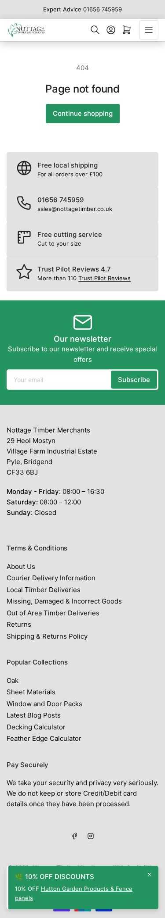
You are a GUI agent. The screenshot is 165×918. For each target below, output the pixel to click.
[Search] (95, 29)
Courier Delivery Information (51, 578)
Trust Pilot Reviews (104, 278)
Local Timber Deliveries (44, 590)
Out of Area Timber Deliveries (53, 613)
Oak (12, 680)
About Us (21, 566)
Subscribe (134, 379)
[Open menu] (148, 29)
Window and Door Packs (44, 704)
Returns (19, 624)
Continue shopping (83, 113)
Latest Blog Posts (34, 715)
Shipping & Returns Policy (47, 636)
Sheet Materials (31, 692)
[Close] (149, 874)
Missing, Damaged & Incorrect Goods (64, 601)
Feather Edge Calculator (44, 738)
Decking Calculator (36, 727)
